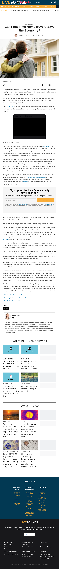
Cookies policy (45, 547)
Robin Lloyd (23, 36)
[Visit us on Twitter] (18, 2)
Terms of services (23, 204)
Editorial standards (11, 554)
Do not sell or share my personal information (47, 556)
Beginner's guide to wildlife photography (42, 499)
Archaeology (16, 6)
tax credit (46, 146)
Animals (7, 6)
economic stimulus (21, 151)
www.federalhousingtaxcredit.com (35, 177)
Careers (43, 551)
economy (5, 308)
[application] (29, 127)
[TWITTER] (13, 318)
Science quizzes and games (42, 493)
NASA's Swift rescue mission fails (41, 10)
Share (6, 85)
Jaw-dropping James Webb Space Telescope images (29, 495)
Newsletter (53, 85)
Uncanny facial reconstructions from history (29, 513)
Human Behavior (29, 24)
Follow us (45, 85)
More (52, 6)
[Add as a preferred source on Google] (29, 534)
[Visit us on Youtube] (23, 2)
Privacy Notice (48, 204)
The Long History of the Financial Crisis (16, 298)
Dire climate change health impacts (19, 10)
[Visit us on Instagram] (21, 2)
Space (46, 6)
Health (24, 6)
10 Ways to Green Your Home (13, 295)
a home (25, 182)
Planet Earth (38, 6)
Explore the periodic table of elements (29, 508)
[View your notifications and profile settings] (51, 2)
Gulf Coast (6, 239)
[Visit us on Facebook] (15, 2)
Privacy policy (27, 547)
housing (11, 106)
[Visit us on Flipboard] (26, 2)
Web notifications (28, 551)
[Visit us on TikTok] (29, 2)
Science (30, 6)
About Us (43, 542)
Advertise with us (10, 551)
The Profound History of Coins (13, 301)
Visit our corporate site (34, 529)
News (43, 36)
